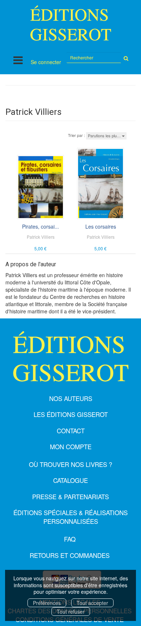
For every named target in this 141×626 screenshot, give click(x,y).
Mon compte (70, 446)
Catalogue (70, 480)
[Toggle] (18, 60)
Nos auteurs (70, 398)
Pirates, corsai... (40, 226)
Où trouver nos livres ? (70, 464)
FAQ (70, 538)
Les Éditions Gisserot (71, 414)
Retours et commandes (70, 555)
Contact (71, 430)
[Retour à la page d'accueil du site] (70, 23)
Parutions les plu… (105, 135)
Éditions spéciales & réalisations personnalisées (70, 517)
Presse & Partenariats (70, 496)
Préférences (47, 602)
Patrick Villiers (41, 237)
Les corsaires (100, 226)
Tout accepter (92, 602)
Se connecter (46, 62)
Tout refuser (71, 611)
